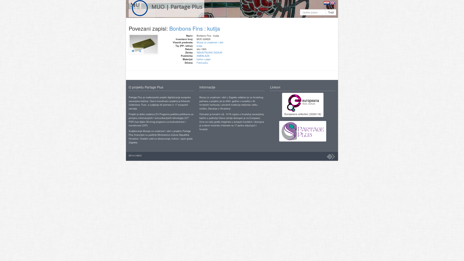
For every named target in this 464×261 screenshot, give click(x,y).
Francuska (202, 62)
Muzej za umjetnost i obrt (210, 42)
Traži (331, 12)
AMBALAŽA (203, 55)
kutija (199, 45)
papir (208, 59)
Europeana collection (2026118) (302, 114)
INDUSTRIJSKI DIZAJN (209, 52)
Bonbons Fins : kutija (194, 28)
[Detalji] (133, 51)
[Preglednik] (140, 51)
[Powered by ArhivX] (330, 157)
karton (200, 59)
